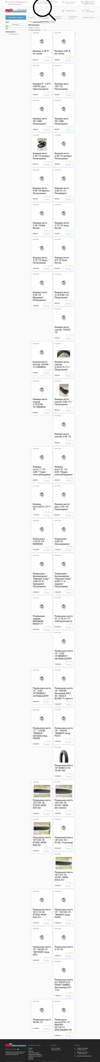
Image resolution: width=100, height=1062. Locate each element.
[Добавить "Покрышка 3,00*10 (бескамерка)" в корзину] (69, 549)
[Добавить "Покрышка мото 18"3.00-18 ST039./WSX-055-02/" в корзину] (47, 813)
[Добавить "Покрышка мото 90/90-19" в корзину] (47, 1028)
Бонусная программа (45, 17)
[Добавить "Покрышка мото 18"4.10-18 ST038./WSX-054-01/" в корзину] (47, 923)
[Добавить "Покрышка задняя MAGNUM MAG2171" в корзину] (47, 629)
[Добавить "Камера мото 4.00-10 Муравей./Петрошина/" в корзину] (47, 305)
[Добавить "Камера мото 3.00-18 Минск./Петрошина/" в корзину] (47, 199)
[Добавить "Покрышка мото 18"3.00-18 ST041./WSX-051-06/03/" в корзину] (69, 813)
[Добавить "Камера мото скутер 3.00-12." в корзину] (69, 443)
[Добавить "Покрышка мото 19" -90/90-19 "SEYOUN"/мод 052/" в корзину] (47, 960)
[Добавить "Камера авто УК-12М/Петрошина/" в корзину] (47, 129)
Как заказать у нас (56, 1049)
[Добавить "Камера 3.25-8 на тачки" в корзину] (47, 60)
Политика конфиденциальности (87, 1061)
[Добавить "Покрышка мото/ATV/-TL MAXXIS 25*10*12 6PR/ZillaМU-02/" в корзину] (69, 1035)
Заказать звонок (89, 4)
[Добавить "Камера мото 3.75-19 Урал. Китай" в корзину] (69, 233)
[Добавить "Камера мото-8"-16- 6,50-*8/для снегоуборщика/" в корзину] (69, 480)
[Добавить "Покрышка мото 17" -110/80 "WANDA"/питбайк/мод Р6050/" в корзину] (47, 744)
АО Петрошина (12, 34)
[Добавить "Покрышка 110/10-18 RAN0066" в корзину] (47, 549)
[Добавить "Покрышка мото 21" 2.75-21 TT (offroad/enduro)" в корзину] (69, 627)
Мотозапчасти (37, 21)
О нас (34, 17)
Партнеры (39, 17)
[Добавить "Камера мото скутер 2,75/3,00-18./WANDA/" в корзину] (47, 412)
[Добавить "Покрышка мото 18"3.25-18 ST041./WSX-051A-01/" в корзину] (69, 885)
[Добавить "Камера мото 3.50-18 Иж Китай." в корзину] (47, 233)
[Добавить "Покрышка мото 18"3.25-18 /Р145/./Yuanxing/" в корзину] (69, 848)
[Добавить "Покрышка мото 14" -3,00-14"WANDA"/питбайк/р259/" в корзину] (47, 701)
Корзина (87, 10)
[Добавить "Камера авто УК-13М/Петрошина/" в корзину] (69, 129)
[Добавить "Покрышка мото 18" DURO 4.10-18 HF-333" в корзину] (69, 776)
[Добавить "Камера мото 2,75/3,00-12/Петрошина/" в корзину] (69, 303)
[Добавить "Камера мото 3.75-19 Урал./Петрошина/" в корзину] (47, 268)
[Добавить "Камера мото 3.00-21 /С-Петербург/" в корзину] (69, 199)
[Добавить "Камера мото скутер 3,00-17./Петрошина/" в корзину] (69, 410)
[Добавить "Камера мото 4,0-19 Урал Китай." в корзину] (69, 268)
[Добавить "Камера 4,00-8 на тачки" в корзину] (69, 60)
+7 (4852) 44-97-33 (89, 2)
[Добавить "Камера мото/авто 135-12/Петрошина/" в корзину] (69, 515)
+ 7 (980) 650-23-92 (69, 3)
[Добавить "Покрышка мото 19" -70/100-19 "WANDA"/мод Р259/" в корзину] (69, 923)
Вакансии (85, 17)
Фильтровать (15, 24)
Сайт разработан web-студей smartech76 (50, 1061)
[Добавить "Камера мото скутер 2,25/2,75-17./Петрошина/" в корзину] (69, 375)
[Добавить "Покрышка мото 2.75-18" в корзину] (69, 955)
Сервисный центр (70, 10)
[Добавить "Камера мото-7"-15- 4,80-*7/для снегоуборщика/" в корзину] (47, 480)
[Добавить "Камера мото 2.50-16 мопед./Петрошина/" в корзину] (47, 164)
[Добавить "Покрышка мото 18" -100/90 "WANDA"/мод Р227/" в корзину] (69, 741)
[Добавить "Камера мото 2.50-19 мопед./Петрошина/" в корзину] (69, 164)
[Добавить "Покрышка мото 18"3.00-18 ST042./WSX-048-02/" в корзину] (47, 851)
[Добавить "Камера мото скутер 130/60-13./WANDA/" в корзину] (47, 372)
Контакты (91, 17)
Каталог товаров (55, 1048)
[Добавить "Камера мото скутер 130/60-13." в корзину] (69, 338)
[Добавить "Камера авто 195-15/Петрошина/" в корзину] (69, 94)
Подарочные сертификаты (57, 17)
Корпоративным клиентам (73, 17)
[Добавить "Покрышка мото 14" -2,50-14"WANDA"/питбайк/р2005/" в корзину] (69, 664)
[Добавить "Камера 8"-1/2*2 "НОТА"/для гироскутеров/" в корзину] (47, 94)
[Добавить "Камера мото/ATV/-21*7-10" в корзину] (47, 515)
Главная (31, 17)
